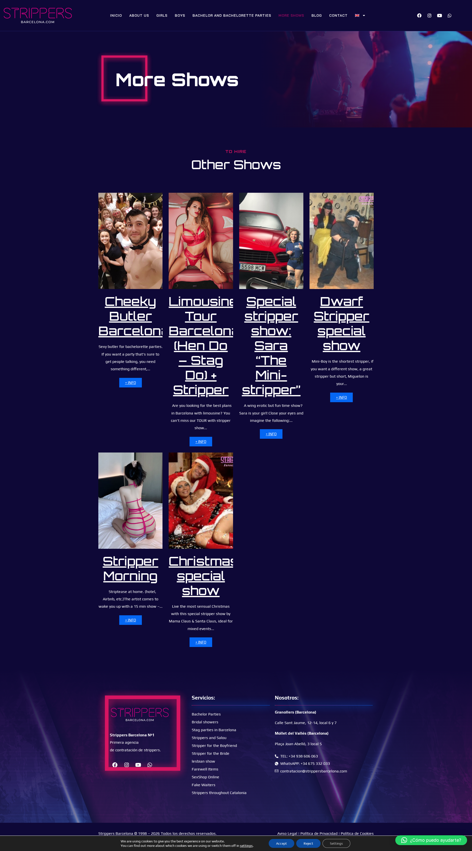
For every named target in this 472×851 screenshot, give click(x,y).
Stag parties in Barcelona (214, 729)
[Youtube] (439, 15)
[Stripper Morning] (130, 501)
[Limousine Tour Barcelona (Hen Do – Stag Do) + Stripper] (201, 241)
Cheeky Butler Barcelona (134, 315)
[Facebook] (419, 15)
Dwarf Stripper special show (341, 323)
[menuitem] (360, 15)
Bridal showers (205, 722)
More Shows (291, 15)
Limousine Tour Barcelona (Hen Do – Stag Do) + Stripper (204, 345)
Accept (281, 843)
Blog (316, 15)
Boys (180, 15)
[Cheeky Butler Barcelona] (130, 241)
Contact (338, 15)
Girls (161, 15)
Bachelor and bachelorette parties (231, 15)
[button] (431, 840)
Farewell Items (205, 769)
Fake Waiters (203, 784)
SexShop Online (205, 777)
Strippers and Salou (209, 737)
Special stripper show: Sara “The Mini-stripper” (271, 345)
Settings (336, 843)
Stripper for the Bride (210, 753)
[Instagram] (429, 15)
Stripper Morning (130, 568)
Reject (308, 843)
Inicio (116, 15)
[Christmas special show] (201, 501)
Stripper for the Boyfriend (214, 745)
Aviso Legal (287, 833)
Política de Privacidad (319, 833)
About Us (139, 15)
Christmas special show (203, 575)
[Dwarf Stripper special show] (342, 241)
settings (246, 846)
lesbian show (203, 761)
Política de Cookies (357, 833)
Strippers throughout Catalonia (219, 792)
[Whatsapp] (449, 15)
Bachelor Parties (206, 714)
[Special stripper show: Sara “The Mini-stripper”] (271, 241)
